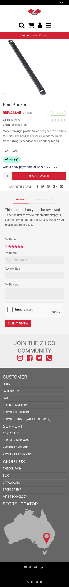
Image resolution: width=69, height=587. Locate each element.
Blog (6, 475)
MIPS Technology (15, 496)
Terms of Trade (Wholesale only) (26, 419)
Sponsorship (12, 489)
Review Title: (13, 268)
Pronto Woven (40, 573)
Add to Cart (40, 175)
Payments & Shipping (17, 454)
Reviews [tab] (21, 199)
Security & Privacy (16, 440)
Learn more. (52, 167)
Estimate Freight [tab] (43, 199)
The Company (12, 468)
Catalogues (11, 482)
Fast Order (11, 391)
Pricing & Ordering (16, 447)
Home (25, 35)
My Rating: (11, 239)
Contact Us (11, 433)
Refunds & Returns (16, 405)
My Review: (12, 284)
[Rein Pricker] (29, 67)
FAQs (6, 398)
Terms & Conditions (16, 412)
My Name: (11, 252)
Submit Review (18, 323)
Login (6, 384)
